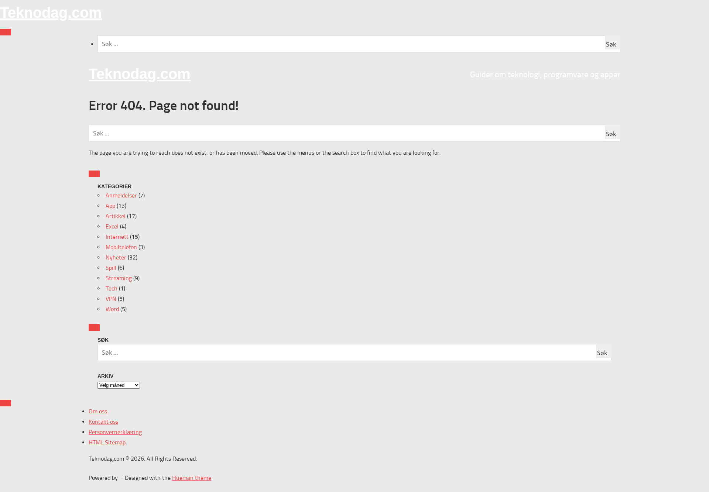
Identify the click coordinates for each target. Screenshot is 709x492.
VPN (111, 298)
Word (112, 309)
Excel (112, 226)
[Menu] (5, 32)
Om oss (98, 411)
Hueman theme (191, 477)
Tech (111, 288)
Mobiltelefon (121, 247)
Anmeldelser (121, 195)
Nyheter (116, 257)
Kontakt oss (103, 421)
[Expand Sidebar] (94, 174)
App (110, 205)
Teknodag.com (51, 12)
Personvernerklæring (115, 432)
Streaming (119, 278)
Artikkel (116, 216)
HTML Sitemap (107, 442)
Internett (117, 236)
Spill (111, 267)
